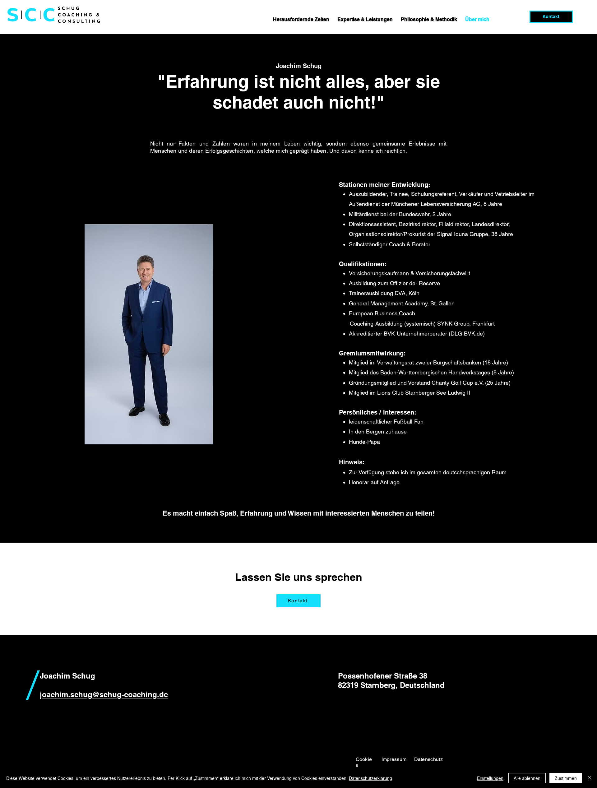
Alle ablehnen (527, 778)
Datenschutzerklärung (370, 778)
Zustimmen (566, 778)
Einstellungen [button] (490, 778)
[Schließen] (589, 778)
